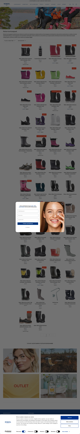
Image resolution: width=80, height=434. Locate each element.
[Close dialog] (63, 203)
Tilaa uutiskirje (28, 223)
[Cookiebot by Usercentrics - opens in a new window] (8, 432)
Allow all (70, 417)
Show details (65, 431)
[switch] (36, 432)
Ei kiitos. (28, 227)
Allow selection (69, 421)
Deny (69, 425)
